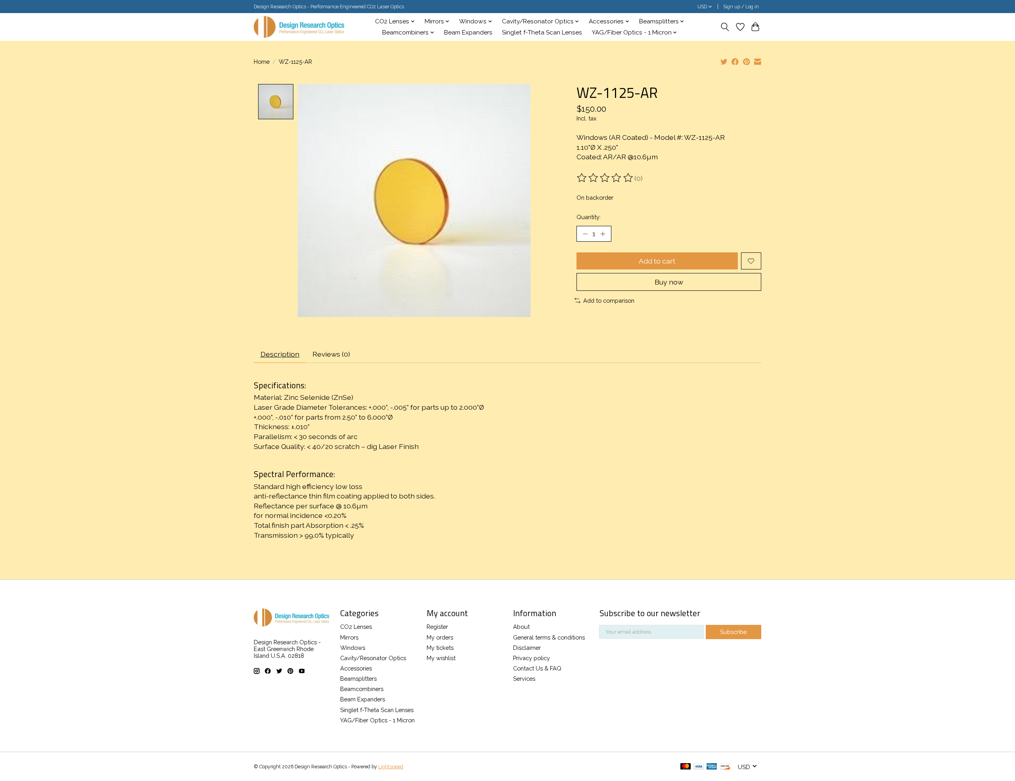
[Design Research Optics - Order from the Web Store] (299, 27)
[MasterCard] (685, 767)
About (521, 626)
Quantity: (588, 217)
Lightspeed (390, 767)
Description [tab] (279, 354)
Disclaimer (527, 647)
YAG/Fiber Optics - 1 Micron (377, 720)
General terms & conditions (549, 637)
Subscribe (733, 631)
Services (524, 678)
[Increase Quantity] (602, 233)
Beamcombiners (361, 689)
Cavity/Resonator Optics (373, 658)
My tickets (440, 647)
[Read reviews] (605, 178)
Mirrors (349, 637)
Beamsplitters (358, 678)
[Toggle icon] (725, 27)
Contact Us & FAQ (537, 668)
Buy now (669, 282)
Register (437, 626)
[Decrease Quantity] (585, 233)
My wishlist (441, 658)
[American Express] (712, 767)
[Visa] (698, 767)
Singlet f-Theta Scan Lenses (542, 32)
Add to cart (657, 261)
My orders (440, 637)
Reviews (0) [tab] (331, 354)
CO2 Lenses (356, 626)
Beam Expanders (468, 32)
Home (262, 61)
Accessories (356, 668)
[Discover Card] (725, 767)
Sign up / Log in (741, 7)
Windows (352, 647)
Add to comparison (608, 300)
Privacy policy (531, 658)
